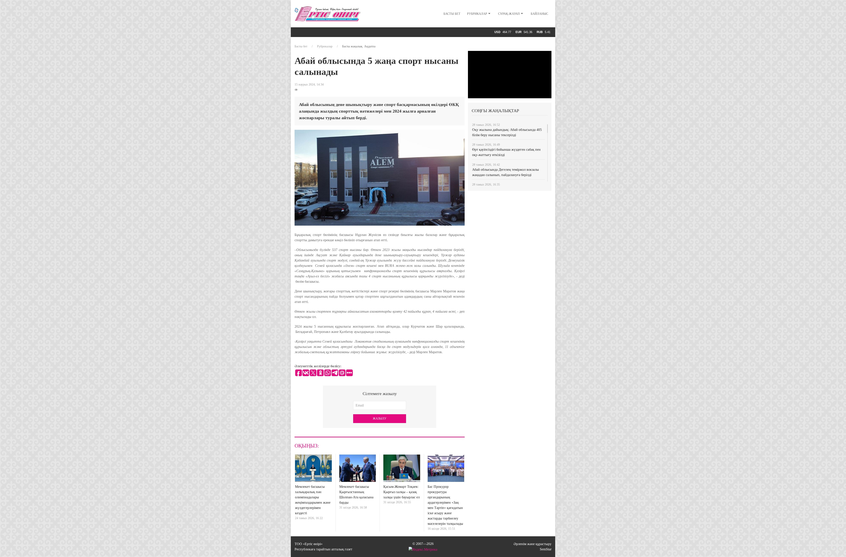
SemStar (545, 549)
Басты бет (451, 13)
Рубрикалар (477, 13)
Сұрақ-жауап (509, 13)
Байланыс (539, 13)
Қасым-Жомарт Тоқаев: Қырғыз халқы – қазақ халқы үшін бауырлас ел (401, 492)
